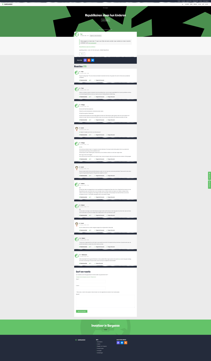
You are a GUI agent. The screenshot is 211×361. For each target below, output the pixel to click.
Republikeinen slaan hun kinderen (87, 46)
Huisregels (99, 350)
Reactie (77, 294)
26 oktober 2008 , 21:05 (84, 168)
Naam (77, 279)
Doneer (179, 1)
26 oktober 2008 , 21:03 (84, 144)
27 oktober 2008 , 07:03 (84, 225)
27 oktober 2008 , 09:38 (84, 239)
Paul (81, 34)
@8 (79, 227)
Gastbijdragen (100, 352)
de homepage (92, 43)
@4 (79, 147)
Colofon (98, 344)
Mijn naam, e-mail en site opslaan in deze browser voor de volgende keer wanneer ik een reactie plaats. (98, 292)
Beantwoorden (83, 80)
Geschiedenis (99, 341)
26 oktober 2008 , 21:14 (84, 206)
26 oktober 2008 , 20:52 (84, 129)
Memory (195, 4)
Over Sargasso (205, 1)
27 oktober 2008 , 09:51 (84, 256)
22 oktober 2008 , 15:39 (84, 89)
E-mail (77, 285)
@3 (79, 132)
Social (199, 4)
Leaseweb (183, 1)
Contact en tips (189, 1)
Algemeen (92, 35)
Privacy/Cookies (195, 1)
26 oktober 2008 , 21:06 (84, 185)
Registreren (93, 276)
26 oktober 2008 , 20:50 (84, 106)
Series (191, 4)
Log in (206, 4)
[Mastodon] (118, 342)
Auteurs (200, 1)
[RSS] (125, 342)
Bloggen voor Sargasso (102, 346)
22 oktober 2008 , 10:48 (84, 73)
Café (203, 4)
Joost (82, 128)
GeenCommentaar (97, 35)
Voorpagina (106, 7)
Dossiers (187, 4)
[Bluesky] (121, 342)
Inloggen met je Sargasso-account (83, 276)
